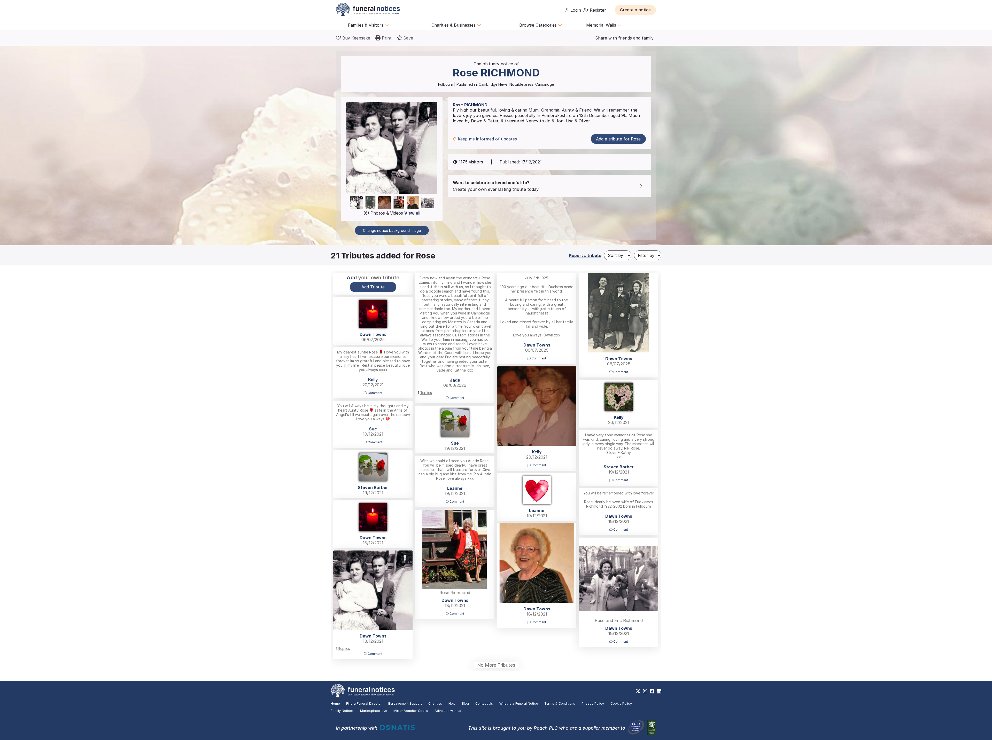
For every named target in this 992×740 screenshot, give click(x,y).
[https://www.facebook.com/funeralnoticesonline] (652, 691)
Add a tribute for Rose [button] (618, 138)
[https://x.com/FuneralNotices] (638, 691)
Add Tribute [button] (373, 286)
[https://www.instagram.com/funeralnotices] (645, 691)
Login (575, 10)
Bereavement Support (405, 703)
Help (451, 703)
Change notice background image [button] (392, 230)
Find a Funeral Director (364, 703)
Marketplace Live (373, 711)
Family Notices (342, 711)
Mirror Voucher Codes (410, 711)
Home (335, 703)
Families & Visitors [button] (366, 25)
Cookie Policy (621, 703)
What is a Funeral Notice (518, 703)
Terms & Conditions (559, 703)
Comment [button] (456, 398)
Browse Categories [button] (538, 25)
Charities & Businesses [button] (454, 25)
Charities (435, 703)
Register (597, 10)
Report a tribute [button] (585, 255)
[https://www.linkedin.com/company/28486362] (659, 691)
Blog (465, 703)
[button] (635, 10)
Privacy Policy (593, 703)
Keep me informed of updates (486, 138)
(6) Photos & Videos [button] (391, 213)
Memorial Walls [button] (601, 25)
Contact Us (484, 703)
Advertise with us (448, 711)
